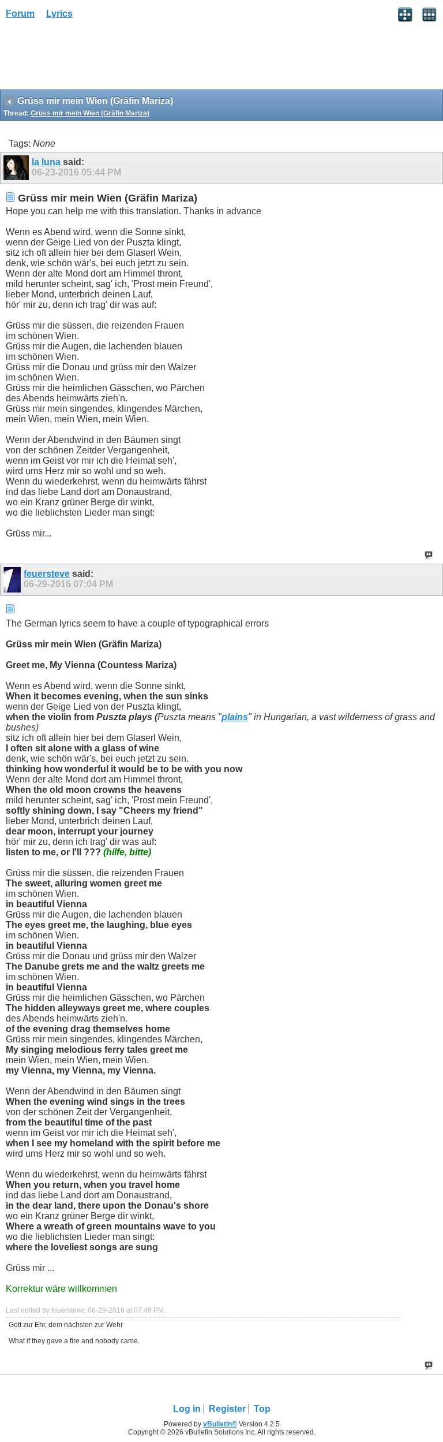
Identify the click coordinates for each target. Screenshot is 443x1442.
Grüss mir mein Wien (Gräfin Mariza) (90, 113)
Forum (20, 13)
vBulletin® (220, 1424)
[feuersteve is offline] (13, 580)
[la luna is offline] (17, 168)
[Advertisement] (92, 58)
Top (262, 1409)
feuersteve (47, 574)
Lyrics (59, 13)
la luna (46, 162)
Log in (187, 1409)
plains (235, 717)
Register (227, 1409)
